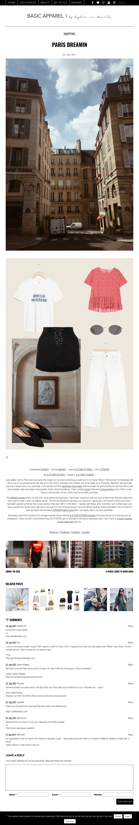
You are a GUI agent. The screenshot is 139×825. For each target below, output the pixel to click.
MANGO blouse (17, 497)
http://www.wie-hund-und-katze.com (49, 696)
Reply (130, 626)
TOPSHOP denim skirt (63, 510)
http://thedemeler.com (16, 636)
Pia (18, 642)
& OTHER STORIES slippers (83, 515)
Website (98, 794)
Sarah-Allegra (23, 664)
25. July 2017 (11, 664)
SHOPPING (69, 34)
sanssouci (21, 718)
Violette (20, 702)
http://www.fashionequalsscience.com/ (24, 677)
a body (87, 489)
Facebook (65, 532)
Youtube (85, 532)
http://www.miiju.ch (30, 745)
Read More (70, 821)
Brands (76, 2)
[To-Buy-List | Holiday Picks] (43, 599)
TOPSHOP (104, 469)
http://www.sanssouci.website (20, 728)
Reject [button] (127, 816)
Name (13, 794)
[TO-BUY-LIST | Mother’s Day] (69, 599)
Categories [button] (28, 2)
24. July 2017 (11, 626)
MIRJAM (21, 734)
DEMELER (21, 626)
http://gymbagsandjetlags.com (20, 658)
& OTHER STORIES (83, 469)
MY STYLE (60, 2)
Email (55, 794)
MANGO (45, 469)
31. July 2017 (11, 734)
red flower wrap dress (72, 486)
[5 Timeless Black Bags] (95, 599)
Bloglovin (54, 532)
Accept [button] (118, 816)
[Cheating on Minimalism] (17, 599)
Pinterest (75, 532)
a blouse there (106, 489)
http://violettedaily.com (16, 711)
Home (12, 2)
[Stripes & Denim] (121, 599)
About (45, 2)
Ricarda (20, 683)
